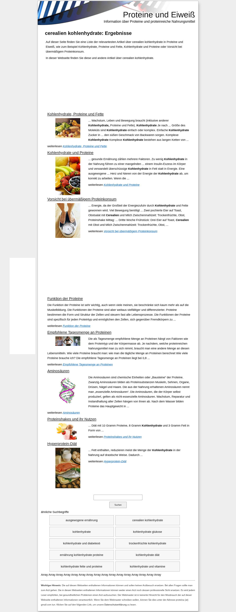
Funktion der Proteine (65, 299)
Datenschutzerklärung (115, 604)
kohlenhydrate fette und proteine (81, 566)
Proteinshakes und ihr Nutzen (71, 419)
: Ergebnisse (88, 33)
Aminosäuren (58, 371)
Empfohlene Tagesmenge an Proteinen (79, 332)
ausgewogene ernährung (82, 520)
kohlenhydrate (82, 531)
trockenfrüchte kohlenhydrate (147, 543)
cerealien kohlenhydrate (147, 520)
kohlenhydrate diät (147, 555)
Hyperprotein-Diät (62, 444)
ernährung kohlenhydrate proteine (81, 555)
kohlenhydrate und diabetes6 (81, 543)
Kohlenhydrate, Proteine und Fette (75, 114)
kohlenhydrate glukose (147, 531)
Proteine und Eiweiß (159, 14)
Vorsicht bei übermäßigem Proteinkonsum (81, 199)
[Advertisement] (118, 86)
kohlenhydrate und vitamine (147, 566)
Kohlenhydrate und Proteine (70, 153)
